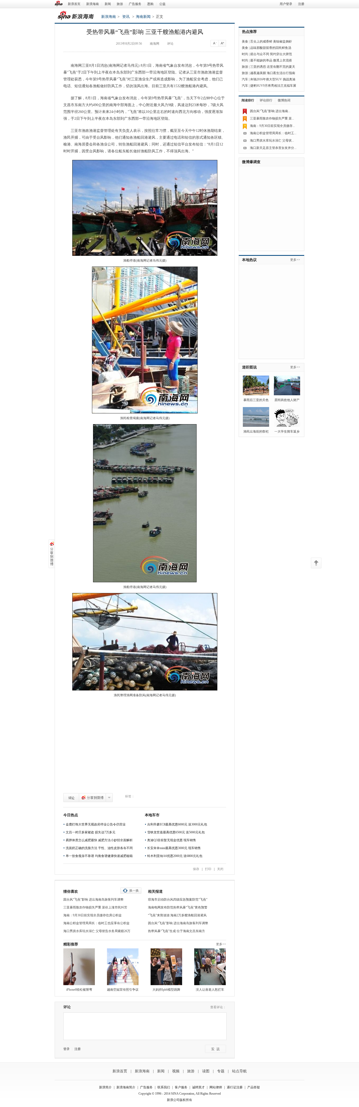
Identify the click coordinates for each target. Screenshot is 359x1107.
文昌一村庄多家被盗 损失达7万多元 (90, 832)
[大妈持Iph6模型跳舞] (166, 966)
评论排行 (266, 100)
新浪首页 (74, 4)
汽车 (245, 79)
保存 (196, 869)
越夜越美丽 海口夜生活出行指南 (272, 73)
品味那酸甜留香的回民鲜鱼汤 (270, 48)
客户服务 (181, 1087)
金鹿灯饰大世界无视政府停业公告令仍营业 (96, 824)
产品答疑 (253, 1087)
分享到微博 (92, 797)
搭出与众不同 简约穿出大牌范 (271, 54)
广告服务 (135, 4)
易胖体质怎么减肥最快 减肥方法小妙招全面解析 (99, 840)
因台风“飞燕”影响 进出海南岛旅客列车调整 (93, 899)
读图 (205, 1071)
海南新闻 (143, 17)
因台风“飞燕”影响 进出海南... (270, 111)
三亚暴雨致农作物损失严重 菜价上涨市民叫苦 (95, 907)
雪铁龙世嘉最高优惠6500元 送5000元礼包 (176, 832)
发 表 (215, 1049)
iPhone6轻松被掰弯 (79, 989)
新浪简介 (105, 1087)
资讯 (126, 17)
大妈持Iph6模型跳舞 (166, 989)
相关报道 (155, 891)
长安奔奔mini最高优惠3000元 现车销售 (174, 848)
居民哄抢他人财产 (287, 400)
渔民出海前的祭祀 (256, 431)
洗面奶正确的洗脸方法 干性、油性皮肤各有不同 (99, 848)
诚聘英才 (198, 1087)
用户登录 (286, 4)
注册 (301, 4)
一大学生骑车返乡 (287, 431)
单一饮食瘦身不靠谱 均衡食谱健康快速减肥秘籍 (99, 856)
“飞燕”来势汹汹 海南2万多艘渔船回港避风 (177, 915)
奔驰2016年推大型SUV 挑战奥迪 (272, 79)
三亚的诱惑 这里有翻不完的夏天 (272, 67)
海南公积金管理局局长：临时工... (273, 133)
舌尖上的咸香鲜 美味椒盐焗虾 (271, 41)
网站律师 (215, 1087)
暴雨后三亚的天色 (256, 400)
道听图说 (249, 367)
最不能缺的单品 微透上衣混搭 (271, 60)
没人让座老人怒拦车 (210, 989)
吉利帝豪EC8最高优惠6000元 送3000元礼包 (177, 824)
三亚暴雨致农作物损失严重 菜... (272, 118)
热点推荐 (249, 32)
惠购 (150, 4)
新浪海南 (92, 4)
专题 (220, 1071)
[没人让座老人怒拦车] (210, 966)
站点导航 (239, 1071)
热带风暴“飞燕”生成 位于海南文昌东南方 (176, 931)
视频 (176, 1071)
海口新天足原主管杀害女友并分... (273, 148)
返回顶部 (316, 563)
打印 (208, 869)
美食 (245, 41)
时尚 (245, 54)
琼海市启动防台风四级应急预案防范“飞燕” (177, 899)
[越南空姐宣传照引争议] (123, 966)
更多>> (221, 944)
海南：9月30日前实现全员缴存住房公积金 (92, 915)
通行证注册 (235, 1087)
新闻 (108, 4)
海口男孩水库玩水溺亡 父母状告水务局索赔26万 (96, 931)
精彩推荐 (70, 944)
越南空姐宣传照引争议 (123, 989)
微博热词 (284, 100)
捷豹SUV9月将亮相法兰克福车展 (273, 85)
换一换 (134, 890)
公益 (162, 4)
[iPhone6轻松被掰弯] (79, 966)
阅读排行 (248, 100)
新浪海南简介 (125, 1087)
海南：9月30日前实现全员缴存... (272, 126)
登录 (66, 1049)
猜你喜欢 (70, 891)
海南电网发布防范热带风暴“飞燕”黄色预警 (177, 907)
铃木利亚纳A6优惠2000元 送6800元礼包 (174, 856)
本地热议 (249, 260)
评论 (71, 797)
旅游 (120, 4)
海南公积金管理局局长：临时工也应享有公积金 (96, 923)
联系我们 (163, 1087)
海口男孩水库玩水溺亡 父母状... (272, 140)
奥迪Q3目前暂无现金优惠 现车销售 (171, 840)
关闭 (220, 869)
